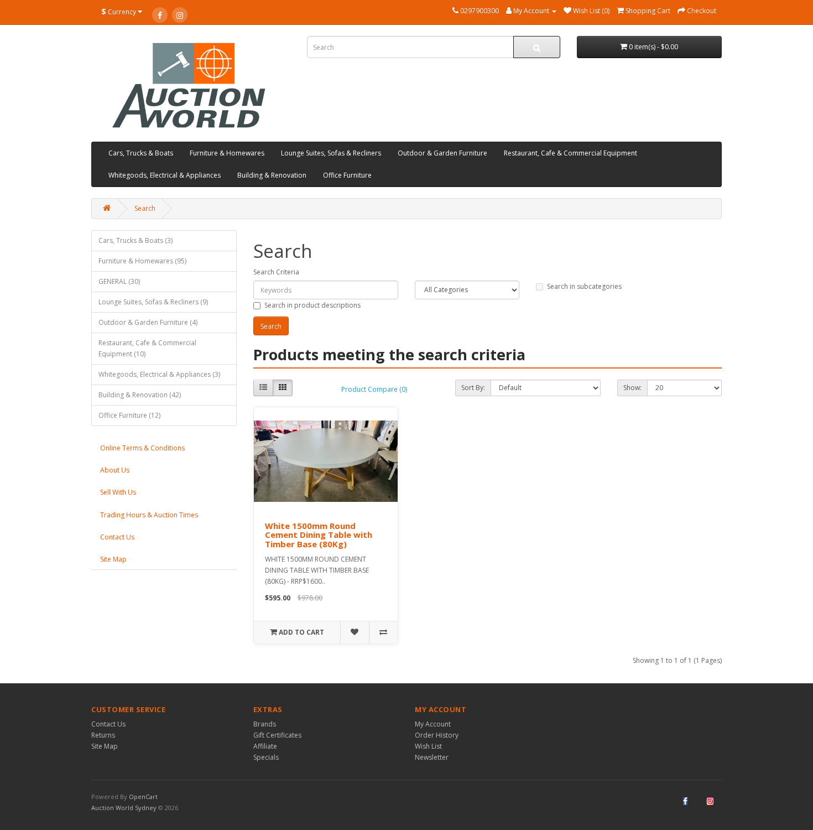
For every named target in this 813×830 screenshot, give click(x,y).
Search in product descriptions (312, 305)
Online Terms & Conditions (142, 448)
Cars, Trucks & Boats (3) (135, 240)
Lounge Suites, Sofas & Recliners (331, 153)
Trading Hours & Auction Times (149, 515)
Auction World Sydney (124, 807)
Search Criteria (276, 272)
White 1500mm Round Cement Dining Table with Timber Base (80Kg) (318, 534)
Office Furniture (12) (129, 415)
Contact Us (117, 537)
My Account (433, 724)
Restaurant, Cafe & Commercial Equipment (570, 153)
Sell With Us (118, 492)
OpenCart (143, 796)
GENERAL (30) (119, 281)
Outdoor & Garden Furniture (442, 153)
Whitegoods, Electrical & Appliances (164, 175)
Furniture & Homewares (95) (142, 261)
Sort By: (473, 387)
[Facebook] (160, 15)
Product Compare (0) (374, 389)
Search (144, 208)
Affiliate (265, 746)
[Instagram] (179, 15)
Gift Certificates (277, 735)
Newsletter (432, 757)
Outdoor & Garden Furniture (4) (147, 322)
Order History (436, 735)
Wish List (428, 746)
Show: (632, 387)
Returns (103, 735)
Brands (264, 724)
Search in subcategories (584, 286)
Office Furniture (347, 175)
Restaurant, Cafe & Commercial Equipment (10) (147, 348)
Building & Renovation (271, 175)
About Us (114, 470)
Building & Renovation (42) (139, 395)
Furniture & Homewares (227, 153)
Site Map (113, 559)
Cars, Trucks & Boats (140, 153)
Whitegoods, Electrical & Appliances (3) (159, 374)
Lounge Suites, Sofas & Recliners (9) (153, 302)
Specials (266, 757)
